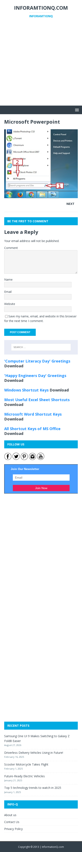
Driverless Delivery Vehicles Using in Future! (33, 753)
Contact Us (11, 822)
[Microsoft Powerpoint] (41, 196)
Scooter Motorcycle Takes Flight (26, 764)
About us (10, 815)
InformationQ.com (53, 847)
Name (8, 279)
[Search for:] (41, 347)
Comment (11, 248)
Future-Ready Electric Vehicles (24, 776)
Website (9, 304)
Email (8, 292)
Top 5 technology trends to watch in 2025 (32, 788)
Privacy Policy (13, 829)
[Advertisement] (41, 65)
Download (13, 365)
